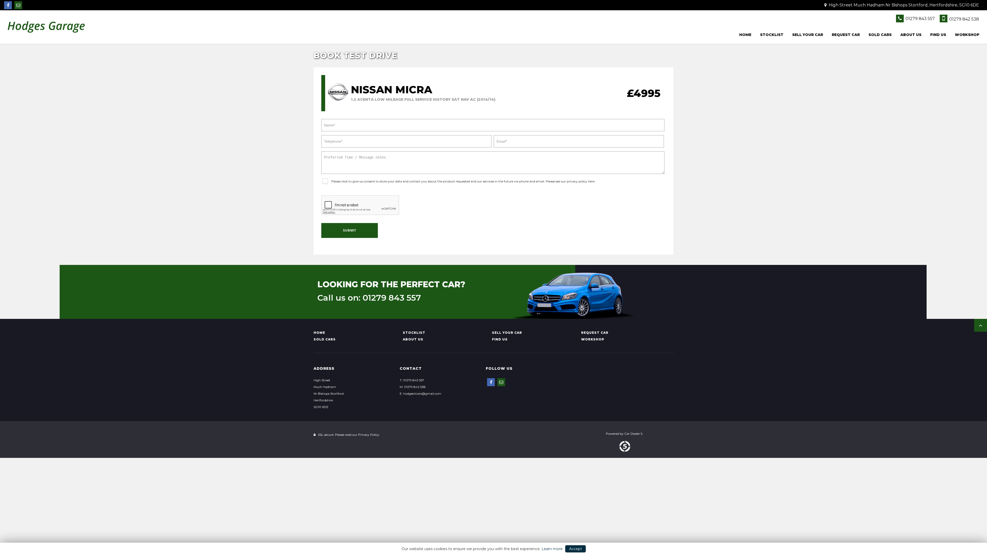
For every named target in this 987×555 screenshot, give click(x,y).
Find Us (938, 34)
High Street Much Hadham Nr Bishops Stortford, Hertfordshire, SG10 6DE (903, 5)
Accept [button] (575, 549)
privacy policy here (581, 181)
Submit (349, 230)
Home (745, 34)
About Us (910, 34)
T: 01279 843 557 (412, 380)
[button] (980, 325)
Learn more (552, 549)
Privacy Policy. (369, 435)
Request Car (846, 34)
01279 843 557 (919, 18)
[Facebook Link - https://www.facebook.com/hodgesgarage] (8, 5)
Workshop (967, 34)
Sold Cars (880, 34)
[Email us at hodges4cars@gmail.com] (18, 5)
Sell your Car (807, 34)
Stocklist (771, 34)
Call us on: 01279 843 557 (369, 298)
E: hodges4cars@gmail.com (420, 393)
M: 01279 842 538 (413, 387)
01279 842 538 (963, 19)
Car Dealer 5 (633, 434)
